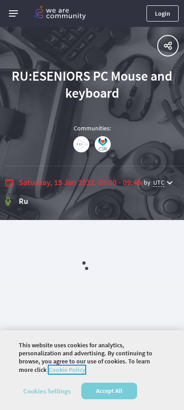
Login (162, 13)
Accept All (109, 391)
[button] (13, 13)
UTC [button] (158, 182)
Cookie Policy (67, 370)
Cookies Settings (47, 391)
